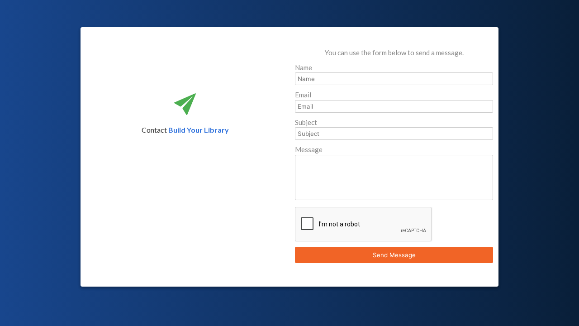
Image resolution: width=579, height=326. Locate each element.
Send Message (394, 255)
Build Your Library (198, 129)
